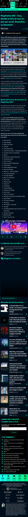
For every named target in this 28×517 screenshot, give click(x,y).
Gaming (13, 6)
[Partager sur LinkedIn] (12, 236)
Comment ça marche (13, 348)
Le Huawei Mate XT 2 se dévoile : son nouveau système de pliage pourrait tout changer (18, 308)
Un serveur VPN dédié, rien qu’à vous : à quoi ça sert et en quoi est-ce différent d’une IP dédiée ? (18, 343)
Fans (2, 479)
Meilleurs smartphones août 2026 (11, 470)
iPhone (10, 415)
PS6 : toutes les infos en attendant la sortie (13, 453)
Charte (25, 484)
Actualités (11, 336)
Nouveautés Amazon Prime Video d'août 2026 (14, 459)
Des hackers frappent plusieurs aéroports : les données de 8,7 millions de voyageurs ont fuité (17, 331)
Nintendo (8, 9)
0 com (24, 29)
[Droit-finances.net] (7, 498)
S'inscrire (14, 432)
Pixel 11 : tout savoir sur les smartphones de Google (13, 443)
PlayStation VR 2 (10, 78)
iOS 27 (5, 451)
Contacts (23, 483)
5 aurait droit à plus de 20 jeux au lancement (13, 72)
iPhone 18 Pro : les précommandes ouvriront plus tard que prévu (18, 411)
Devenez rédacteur (16, 483)
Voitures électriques (13, 372)
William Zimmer (4, 28)
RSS (25, 479)
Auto (17, 6)
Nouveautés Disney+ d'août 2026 (11, 457)
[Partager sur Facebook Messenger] (16, 236)
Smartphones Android (13, 314)
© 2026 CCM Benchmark (17, 485)
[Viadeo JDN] (7, 501)
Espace (21, 6)
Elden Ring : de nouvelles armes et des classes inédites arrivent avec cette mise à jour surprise (18, 355)
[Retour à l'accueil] (14, 1)
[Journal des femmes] (7, 492)
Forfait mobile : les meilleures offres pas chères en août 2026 (14, 467)
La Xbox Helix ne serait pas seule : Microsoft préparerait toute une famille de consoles (17, 320)
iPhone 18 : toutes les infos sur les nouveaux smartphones (14, 449)
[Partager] (26, 28)
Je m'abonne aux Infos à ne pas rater (13, 33)
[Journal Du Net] (7, 495)
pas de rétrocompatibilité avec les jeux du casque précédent (14, 114)
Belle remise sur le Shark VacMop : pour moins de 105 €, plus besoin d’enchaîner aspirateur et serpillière (18, 400)
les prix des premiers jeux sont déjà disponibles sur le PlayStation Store (13, 93)
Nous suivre (25, 236)
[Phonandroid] (3, 505)
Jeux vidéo (10, 12)
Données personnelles (18, 484)
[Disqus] (14, 279)
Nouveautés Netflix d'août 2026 (11, 455)
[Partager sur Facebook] (7, 236)
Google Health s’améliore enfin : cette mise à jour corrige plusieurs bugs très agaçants (17, 379)
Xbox (17, 9)
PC (8, 6)
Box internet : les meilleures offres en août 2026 (15, 461)
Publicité (3, 484)
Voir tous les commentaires (8, 298)
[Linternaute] (20, 495)
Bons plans (11, 405)
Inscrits (19, 479)
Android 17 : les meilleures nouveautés (12, 446)
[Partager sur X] (3, 236)
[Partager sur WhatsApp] (21, 236)
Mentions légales (9, 484)
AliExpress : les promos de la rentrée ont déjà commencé (14, 440)
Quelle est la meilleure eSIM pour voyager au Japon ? (17, 389)
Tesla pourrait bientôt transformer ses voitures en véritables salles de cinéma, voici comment (17, 367)
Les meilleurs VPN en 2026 (10, 471)
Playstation (13, 9)
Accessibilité (8, 485)
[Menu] (1, 1)
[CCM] (20, 492)
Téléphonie (3, 6)
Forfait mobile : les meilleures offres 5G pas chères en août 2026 (14, 464)
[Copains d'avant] (20, 498)
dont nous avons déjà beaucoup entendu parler (12, 86)
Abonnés (14, 479)
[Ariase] (20, 501)
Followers (8, 479)
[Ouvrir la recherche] (26, 1)
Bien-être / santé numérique (15, 383)
